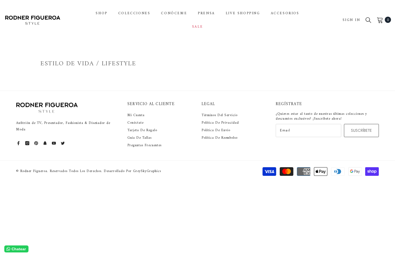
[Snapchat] (45, 143)
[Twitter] (62, 143)
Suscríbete (361, 130)
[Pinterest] (36, 143)
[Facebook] (18, 143)
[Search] (368, 20)
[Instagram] (27, 143)
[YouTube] (54, 143)
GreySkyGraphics (147, 171)
